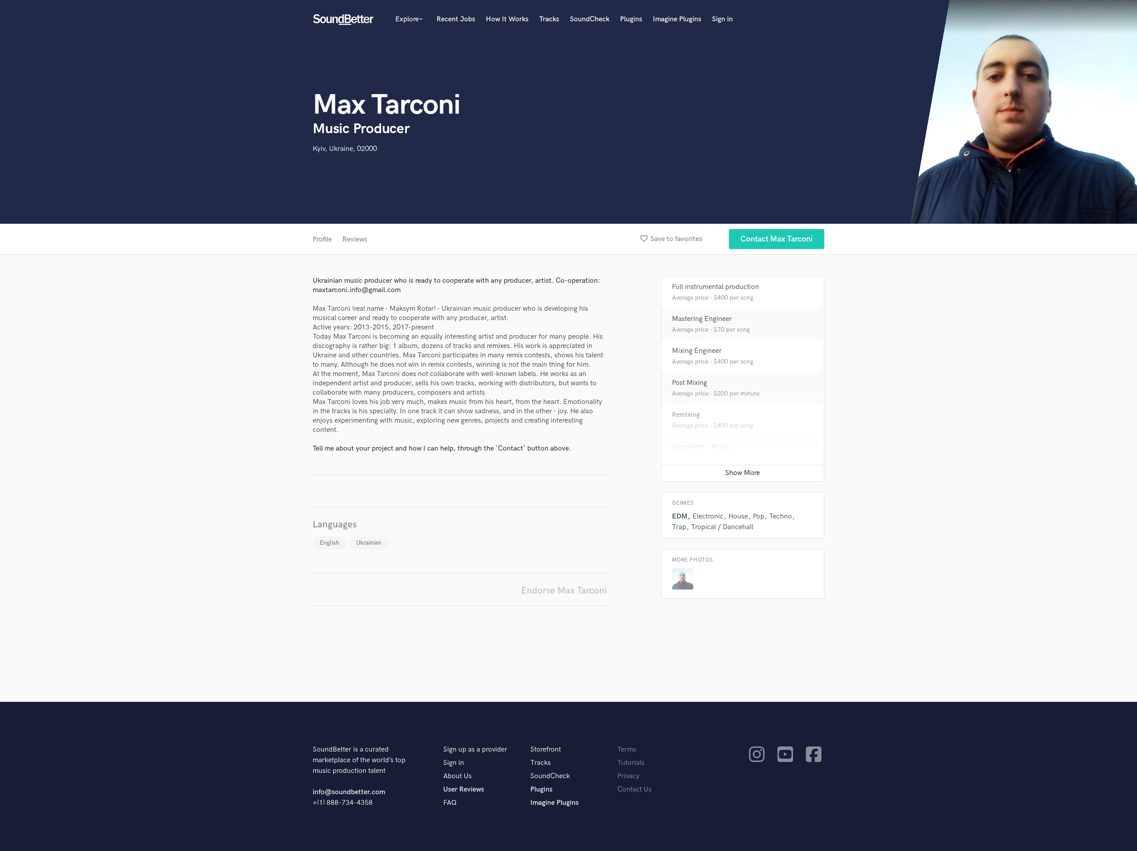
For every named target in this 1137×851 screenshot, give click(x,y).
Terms (626, 749)
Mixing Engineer (697, 351)
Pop (758, 516)
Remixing (686, 415)
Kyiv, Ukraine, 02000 (345, 149)
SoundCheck (589, 19)
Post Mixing (689, 383)
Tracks (549, 19)
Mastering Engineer (702, 319)
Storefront (545, 749)
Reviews (354, 239)
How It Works (507, 19)
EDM (680, 516)
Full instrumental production (715, 287)
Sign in (722, 19)
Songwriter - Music (701, 447)
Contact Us (634, 789)
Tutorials (630, 763)
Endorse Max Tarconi (564, 590)
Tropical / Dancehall (722, 527)
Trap (679, 527)
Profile (322, 239)
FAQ (450, 803)
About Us (457, 776)
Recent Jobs (456, 19)
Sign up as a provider (475, 749)
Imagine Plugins (677, 19)
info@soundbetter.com (349, 792)
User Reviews (463, 789)
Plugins (631, 19)
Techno (780, 516)
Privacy (628, 776)
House (738, 516)
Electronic (708, 516)
